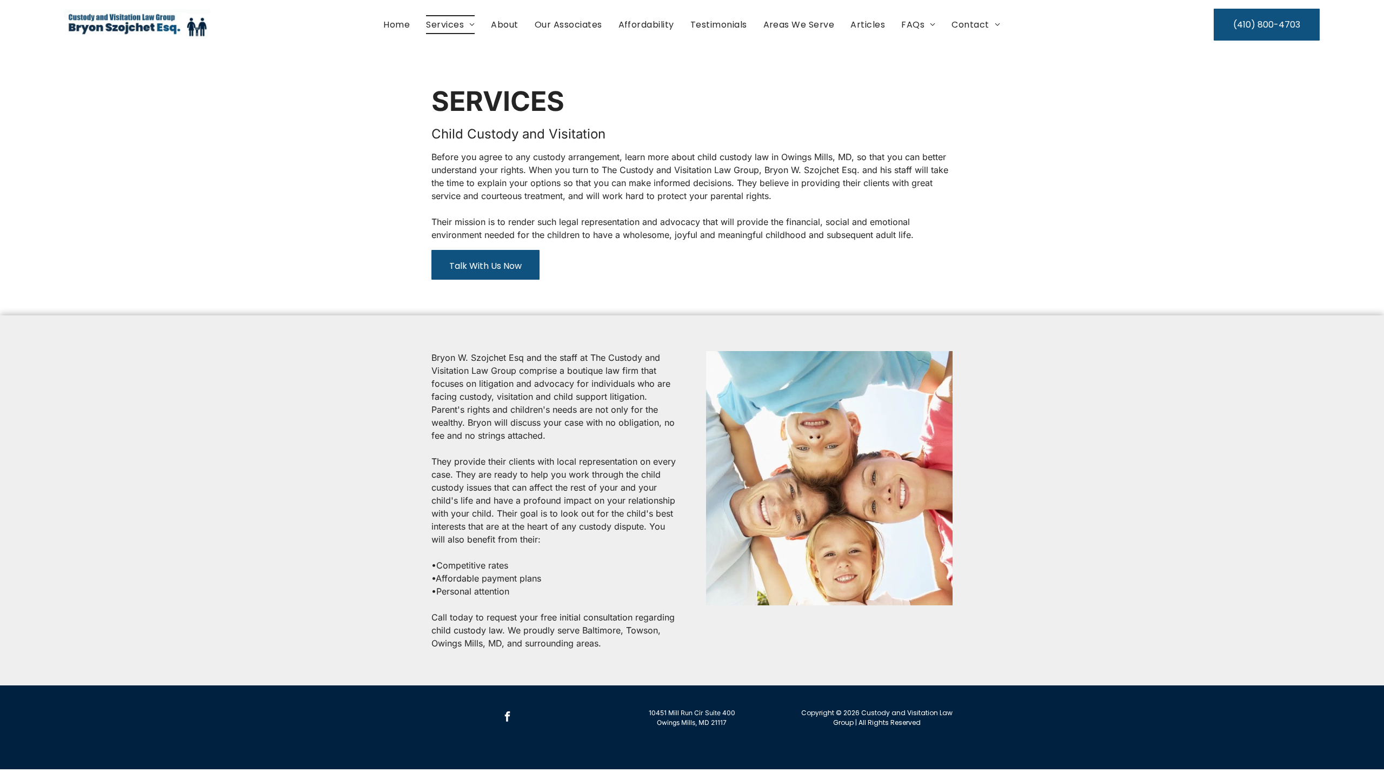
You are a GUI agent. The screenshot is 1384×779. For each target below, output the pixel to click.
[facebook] (507, 718)
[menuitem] (396, 24)
